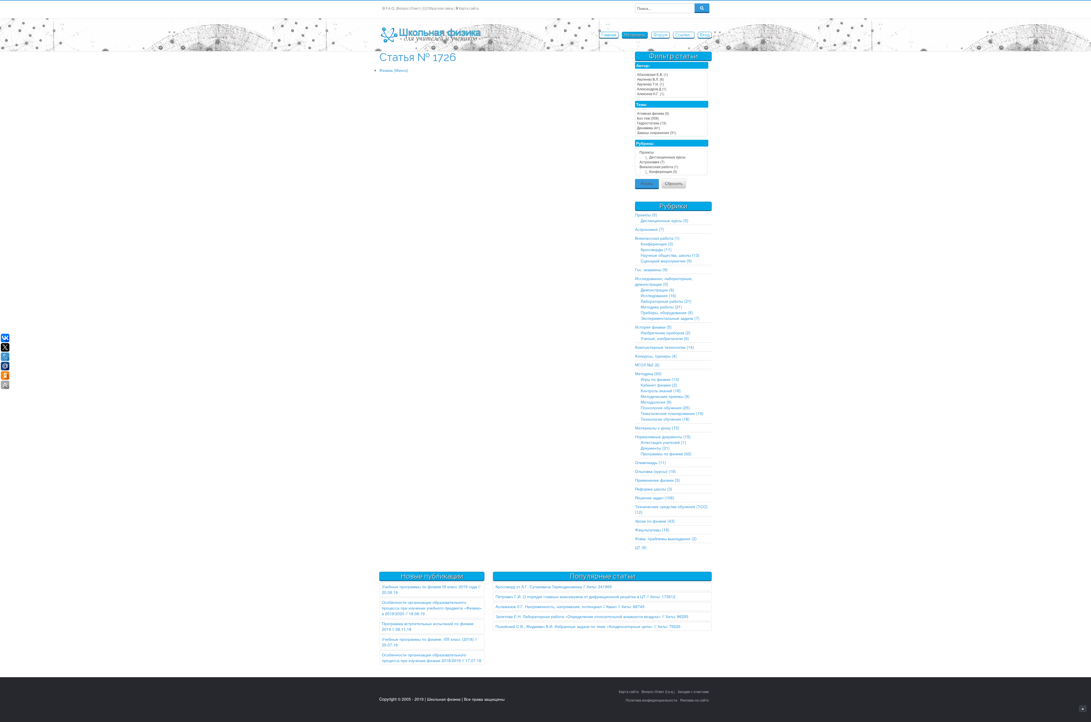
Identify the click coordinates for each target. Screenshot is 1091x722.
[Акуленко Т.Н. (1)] (671, 84)
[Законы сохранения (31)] (671, 132)
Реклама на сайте (694, 700)
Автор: (643, 65)
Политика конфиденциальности (651, 700)
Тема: (641, 104)
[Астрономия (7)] (671, 161)
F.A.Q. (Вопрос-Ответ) (403, 8)
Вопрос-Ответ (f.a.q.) (658, 691)
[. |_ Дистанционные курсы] (671, 157)
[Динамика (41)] (671, 127)
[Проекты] (671, 152)
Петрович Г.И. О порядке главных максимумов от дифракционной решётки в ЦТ (570, 596)
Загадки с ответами (693, 691)
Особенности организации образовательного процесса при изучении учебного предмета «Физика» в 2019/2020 (432, 607)
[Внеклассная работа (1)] (671, 166)
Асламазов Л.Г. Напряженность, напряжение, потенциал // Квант (556, 606)
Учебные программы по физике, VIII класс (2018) (428, 639)
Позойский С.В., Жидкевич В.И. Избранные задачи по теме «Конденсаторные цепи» (574, 626)
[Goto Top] (1083, 708)
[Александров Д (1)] (671, 88)
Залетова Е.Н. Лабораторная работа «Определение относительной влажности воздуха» (578, 616)
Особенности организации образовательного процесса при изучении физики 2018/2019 (424, 657)
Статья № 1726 (417, 57)
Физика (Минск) (393, 70)
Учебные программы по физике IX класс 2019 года (429, 586)
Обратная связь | (441, 8)
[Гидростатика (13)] (671, 122)
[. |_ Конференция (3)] (671, 171)
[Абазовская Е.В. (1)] (671, 74)
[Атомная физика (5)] (671, 113)
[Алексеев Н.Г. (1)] (671, 93)
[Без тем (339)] (671, 118)
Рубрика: (645, 143)
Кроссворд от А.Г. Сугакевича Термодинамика (538, 586)
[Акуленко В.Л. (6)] (671, 79)
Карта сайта (469, 8)
